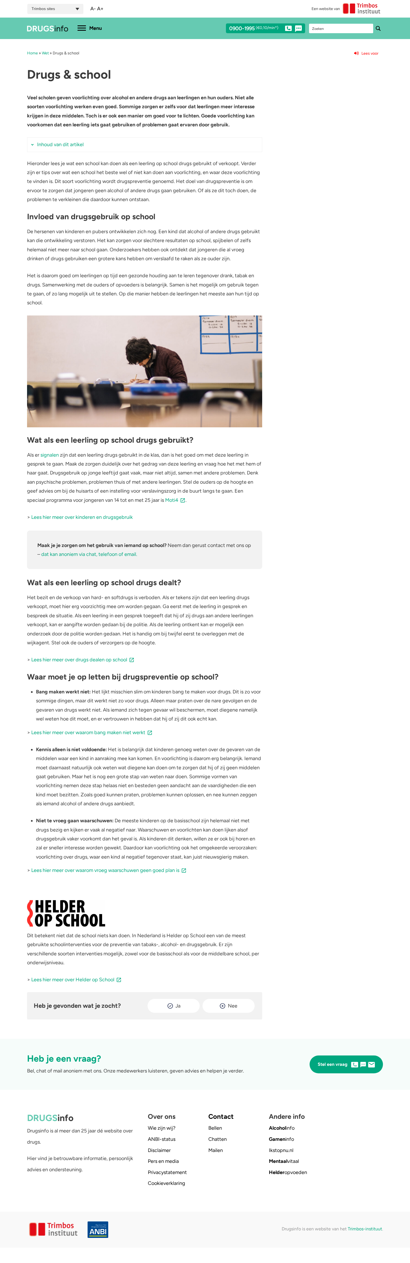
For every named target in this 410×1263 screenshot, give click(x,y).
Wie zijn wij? (161, 1128)
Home (32, 53)
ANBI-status (161, 1139)
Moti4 (171, 500)
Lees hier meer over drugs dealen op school (79, 660)
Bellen (215, 1128)
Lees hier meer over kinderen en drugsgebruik (82, 517)
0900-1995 (253, 29)
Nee (232, 1006)
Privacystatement (167, 1172)
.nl (281, 1150)
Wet (45, 53)
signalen (49, 455)
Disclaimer (159, 1150)
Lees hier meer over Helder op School (72, 980)
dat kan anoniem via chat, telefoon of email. (89, 554)
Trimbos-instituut (365, 1228)
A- (93, 9)
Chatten (217, 1139)
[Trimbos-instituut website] (54, 1229)
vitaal (284, 1161)
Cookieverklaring (166, 1183)
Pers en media (163, 1161)
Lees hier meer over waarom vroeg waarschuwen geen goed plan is (105, 870)
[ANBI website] (99, 1229)
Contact (221, 1116)
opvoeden (288, 1172)
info (282, 1128)
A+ (100, 9)
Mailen (215, 1150)
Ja (177, 1006)
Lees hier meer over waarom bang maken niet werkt (88, 732)
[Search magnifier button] (378, 28)
